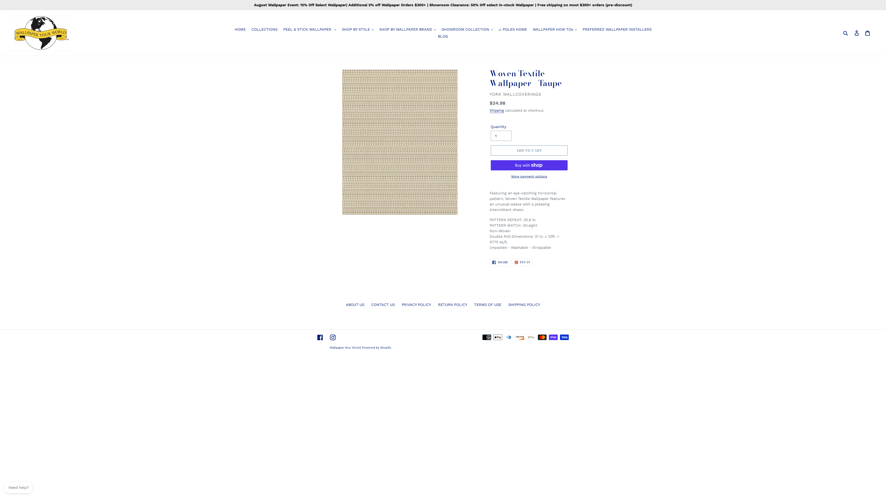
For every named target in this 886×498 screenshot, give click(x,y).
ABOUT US (355, 304)
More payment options (529, 176)
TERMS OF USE (487, 304)
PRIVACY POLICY (416, 304)
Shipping (497, 110)
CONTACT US (383, 304)
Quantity (498, 127)
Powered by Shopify (376, 347)
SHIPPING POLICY (524, 304)
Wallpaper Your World (345, 347)
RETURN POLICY (452, 304)
